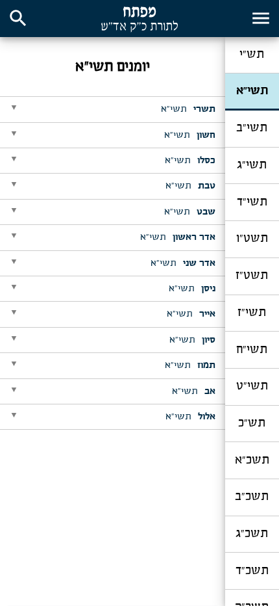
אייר (191, 314)
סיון (192, 340)
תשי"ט (252, 386)
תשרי (188, 109)
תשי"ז (251, 313)
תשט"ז (252, 276)
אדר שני (183, 263)
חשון (189, 135)
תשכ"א (252, 460)
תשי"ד (252, 202)
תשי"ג (252, 165)
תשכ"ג (252, 534)
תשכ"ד (252, 571)
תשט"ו (252, 238)
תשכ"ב (252, 497)
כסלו (190, 160)
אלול (190, 417)
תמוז (190, 365)
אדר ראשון (177, 237)
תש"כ (251, 423)
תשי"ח (251, 350)
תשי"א (252, 91)
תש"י (251, 54)
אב (193, 391)
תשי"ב (251, 128)
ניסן (192, 289)
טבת (190, 186)
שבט (189, 212)
